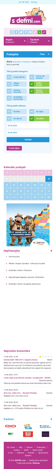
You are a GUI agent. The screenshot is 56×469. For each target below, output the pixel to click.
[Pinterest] (26, 32)
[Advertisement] (28, 319)
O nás (10, 453)
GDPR (26, 450)
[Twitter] (21, 32)
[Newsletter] (30, 32)
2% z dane (11, 447)
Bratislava (17, 62)
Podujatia (26, 62)
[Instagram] (12, 32)
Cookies (16, 450)
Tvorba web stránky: (28, 463)
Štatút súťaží (38, 450)
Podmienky (41, 447)
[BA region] (28, 225)
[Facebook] (17, 32)
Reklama (20, 453)
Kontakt (31, 453)
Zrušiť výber (14, 148)
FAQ (20, 447)
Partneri (29, 447)
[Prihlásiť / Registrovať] (35, 32)
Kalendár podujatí (15, 167)
